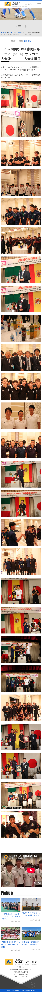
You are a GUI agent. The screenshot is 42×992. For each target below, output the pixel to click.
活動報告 (27, 41)
